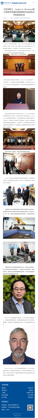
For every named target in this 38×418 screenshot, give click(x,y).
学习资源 (30, 395)
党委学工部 (30, 392)
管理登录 (30, 397)
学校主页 (30, 388)
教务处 (31, 390)
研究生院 (4, 390)
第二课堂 (4, 397)
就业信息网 (5, 395)
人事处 (4, 392)
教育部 (4, 388)
